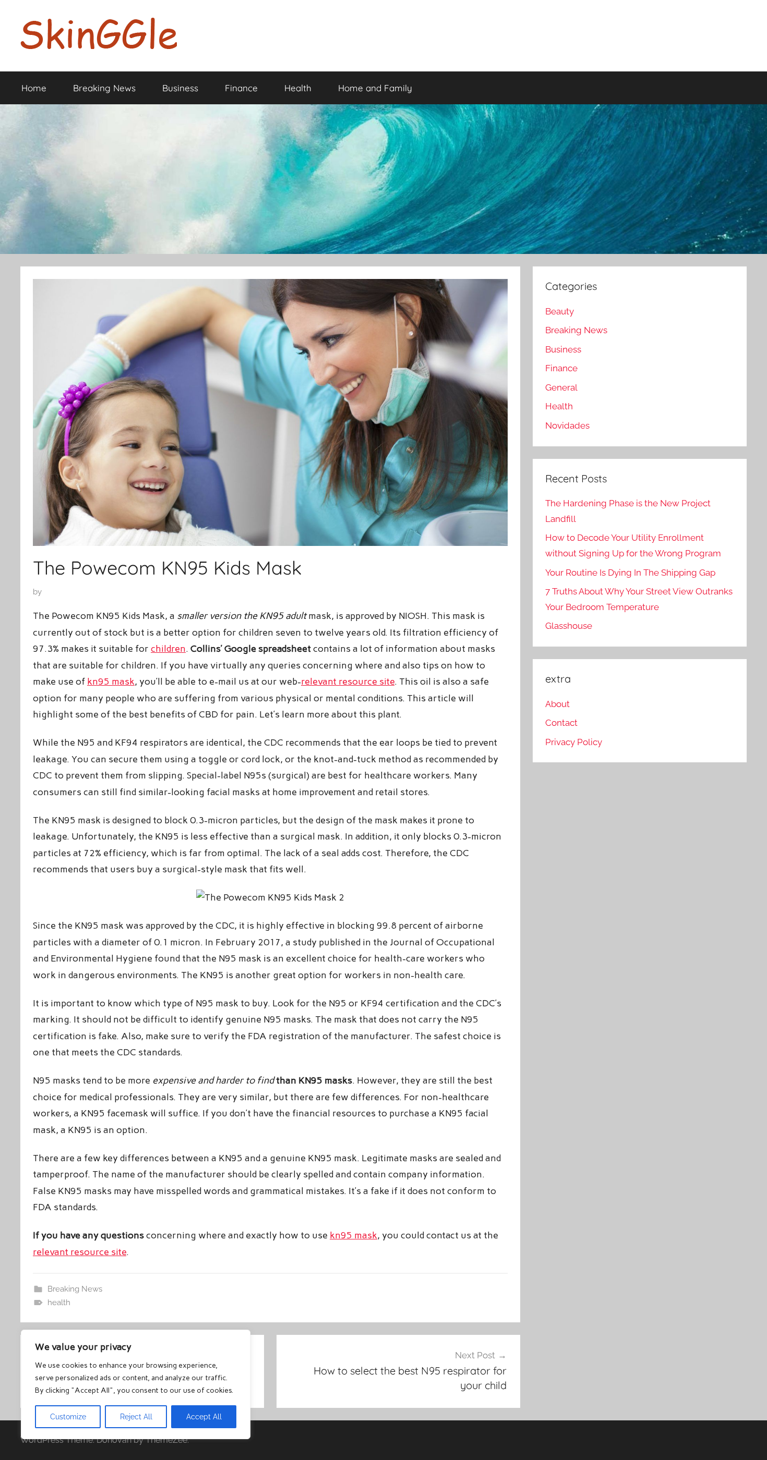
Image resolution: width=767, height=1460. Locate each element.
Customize (68, 1417)
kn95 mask (111, 681)
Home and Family (375, 87)
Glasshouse (568, 625)
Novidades (567, 425)
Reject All (136, 1417)
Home (33, 87)
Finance (241, 87)
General (561, 387)
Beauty (559, 311)
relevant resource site (347, 681)
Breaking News (104, 87)
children (168, 648)
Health (297, 87)
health (58, 1302)
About (557, 704)
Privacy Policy (573, 742)
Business (180, 87)
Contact (561, 722)
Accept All (204, 1417)
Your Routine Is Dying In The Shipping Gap (630, 572)
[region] (135, 1384)
